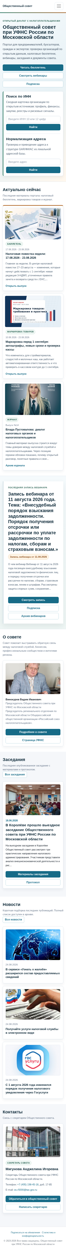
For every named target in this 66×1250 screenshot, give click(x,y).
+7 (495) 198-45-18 (27, 1184)
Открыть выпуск (16, 285)
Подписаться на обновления (25, 1232)
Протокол (33, 882)
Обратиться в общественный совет (33, 1198)
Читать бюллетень (33, 67)
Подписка (33, 84)
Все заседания (15, 774)
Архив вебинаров (33, 616)
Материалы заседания (33, 874)
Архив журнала (15, 465)
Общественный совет (17, 5)
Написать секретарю (33, 1207)
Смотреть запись (33, 600)
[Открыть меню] (59, 6)
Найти (33, 127)
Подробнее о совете (33, 732)
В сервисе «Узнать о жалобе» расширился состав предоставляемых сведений (33, 973)
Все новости (13, 919)
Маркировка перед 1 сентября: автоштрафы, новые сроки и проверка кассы (33, 345)
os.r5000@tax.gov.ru (25, 1189)
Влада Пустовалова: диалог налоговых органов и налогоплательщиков (25, 433)
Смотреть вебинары (33, 75)
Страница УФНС (33, 740)
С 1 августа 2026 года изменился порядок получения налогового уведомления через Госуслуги (28, 1088)
